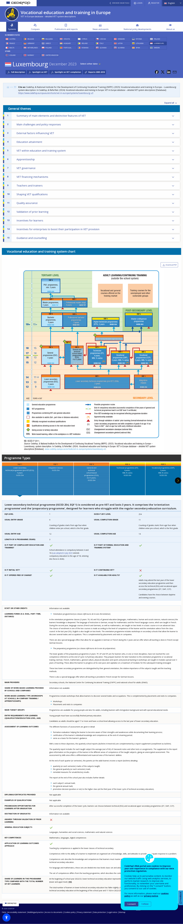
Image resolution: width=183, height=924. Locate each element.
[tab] (20, 478)
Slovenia (121, 48)
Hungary (67, 43)
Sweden (157, 48)
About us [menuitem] (170, 29)
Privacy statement (84, 912)
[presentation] (20, 478)
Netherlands (33, 48)
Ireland (85, 43)
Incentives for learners (25, 220)
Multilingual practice (36, 912)
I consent (131, 904)
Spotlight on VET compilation (68, 72)
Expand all (169, 102)
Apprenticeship (21, 159)
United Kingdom (52, 55)
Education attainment (24, 142)
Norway (31, 55)
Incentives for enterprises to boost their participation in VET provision (53, 229)
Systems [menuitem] (12, 29)
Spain (138, 48)
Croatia (67, 39)
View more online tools (120, 3)
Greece (48, 43)
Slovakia (103, 48)
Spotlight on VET (39, 72)
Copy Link (165, 116)
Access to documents (53, 912)
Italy (102, 43)
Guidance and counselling (27, 238)
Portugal (67, 48)
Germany (31, 43)
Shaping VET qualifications (27, 194)
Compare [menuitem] (35, 29)
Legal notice (112, 912)
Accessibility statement (17, 912)
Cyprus (84, 39)
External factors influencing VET (30, 133)
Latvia (120, 43)
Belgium (31, 39)
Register (155, 3)
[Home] (18, 3)
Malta (11, 48)
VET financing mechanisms (27, 177)
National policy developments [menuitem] (137, 29)
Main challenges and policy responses (34, 124)
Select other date (89, 63)
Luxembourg (159, 43)
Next (178, 480)
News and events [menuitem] (101, 29)
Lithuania (140, 43)
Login (139, 3)
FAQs (4, 912)
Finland (157, 39)
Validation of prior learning (27, 211)
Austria (12, 39)
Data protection (99, 912)
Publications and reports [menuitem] (66, 29)
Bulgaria (49, 39)
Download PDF (171, 265)
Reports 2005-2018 (96, 72)
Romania (85, 48)
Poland (49, 48)
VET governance (21, 168)
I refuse (145, 904)
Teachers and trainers (25, 185)
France (12, 43)
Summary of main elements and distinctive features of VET (46, 115)
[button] (156, 71)
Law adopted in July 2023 (62, 553)
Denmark (121, 39)
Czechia (103, 39)
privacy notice (151, 896)
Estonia (139, 39)
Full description (18, 72)
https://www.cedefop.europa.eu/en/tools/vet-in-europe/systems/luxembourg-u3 (55, 93)
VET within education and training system (36, 150)
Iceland (12, 55)
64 (70, 882)
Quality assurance (22, 203)
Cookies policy (70, 912)
